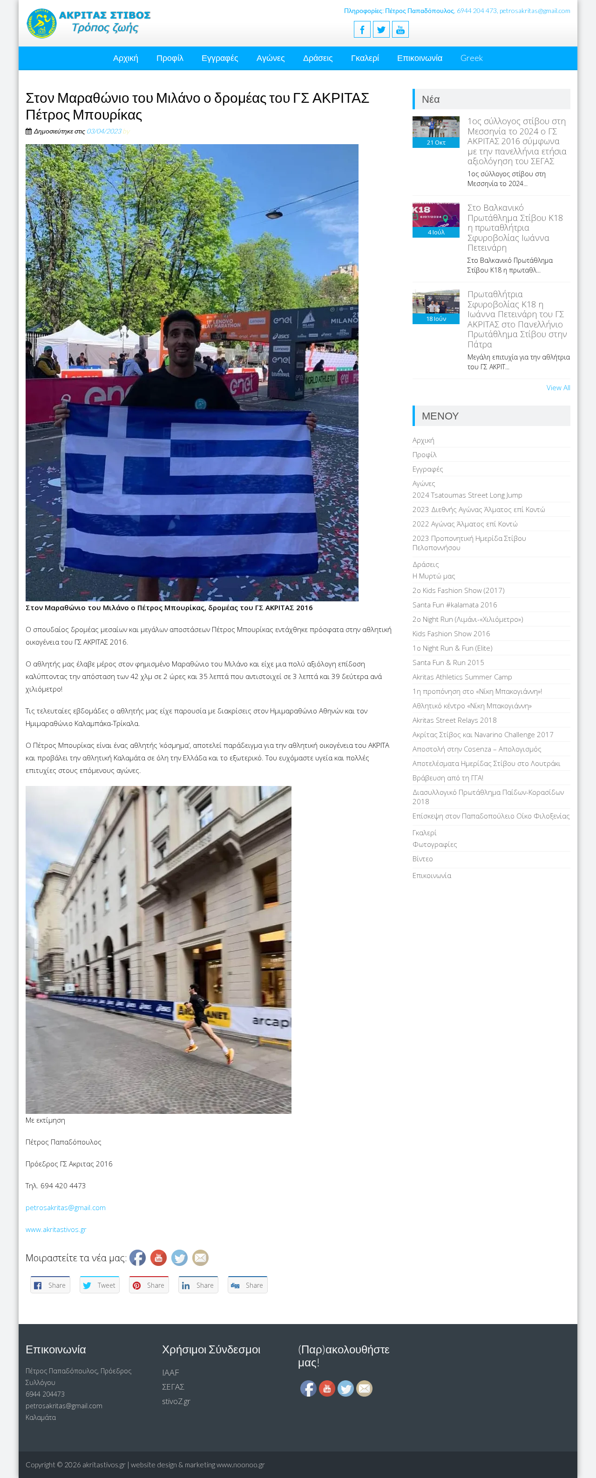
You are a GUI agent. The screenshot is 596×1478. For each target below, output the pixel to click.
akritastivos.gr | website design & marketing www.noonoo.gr (173, 1464)
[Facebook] (362, 29)
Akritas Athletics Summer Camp (462, 676)
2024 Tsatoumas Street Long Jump (467, 494)
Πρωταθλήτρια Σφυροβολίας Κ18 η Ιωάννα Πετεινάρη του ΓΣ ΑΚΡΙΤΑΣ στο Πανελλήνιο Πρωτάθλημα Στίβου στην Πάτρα (517, 319)
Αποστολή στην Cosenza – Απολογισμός (477, 748)
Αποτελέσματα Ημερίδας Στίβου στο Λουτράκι (487, 763)
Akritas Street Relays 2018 (455, 720)
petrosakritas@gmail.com (66, 1207)
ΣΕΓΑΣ (173, 1386)
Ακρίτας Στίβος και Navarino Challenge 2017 (483, 734)
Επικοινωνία (419, 58)
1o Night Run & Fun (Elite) (453, 647)
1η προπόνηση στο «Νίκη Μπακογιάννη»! (477, 691)
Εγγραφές (220, 58)
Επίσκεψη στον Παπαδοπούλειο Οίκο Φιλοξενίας (491, 815)
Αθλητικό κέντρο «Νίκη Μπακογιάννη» (472, 705)
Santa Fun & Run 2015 (448, 662)
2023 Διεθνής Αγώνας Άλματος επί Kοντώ (479, 509)
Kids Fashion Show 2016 (451, 633)
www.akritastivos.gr (56, 1229)
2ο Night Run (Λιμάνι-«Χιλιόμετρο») (468, 619)
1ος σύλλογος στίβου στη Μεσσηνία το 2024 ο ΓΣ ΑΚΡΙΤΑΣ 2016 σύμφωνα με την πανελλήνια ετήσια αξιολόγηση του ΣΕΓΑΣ (517, 140)
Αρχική (125, 58)
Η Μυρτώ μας (434, 575)
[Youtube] (400, 29)
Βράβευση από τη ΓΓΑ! (448, 777)
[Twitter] (381, 29)
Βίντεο (423, 858)
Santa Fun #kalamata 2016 (455, 604)
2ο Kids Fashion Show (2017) (459, 590)
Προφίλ (169, 58)
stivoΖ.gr (176, 1401)
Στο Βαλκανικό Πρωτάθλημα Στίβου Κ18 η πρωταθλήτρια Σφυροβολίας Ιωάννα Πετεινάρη (515, 227)
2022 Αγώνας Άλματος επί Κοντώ (465, 523)
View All (558, 387)
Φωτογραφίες (435, 844)
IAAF (170, 1372)
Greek (472, 58)
